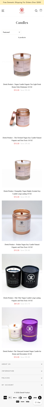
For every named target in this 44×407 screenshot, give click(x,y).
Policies (6, 378)
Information (8, 371)
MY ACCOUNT (8, 385)
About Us (6, 364)
